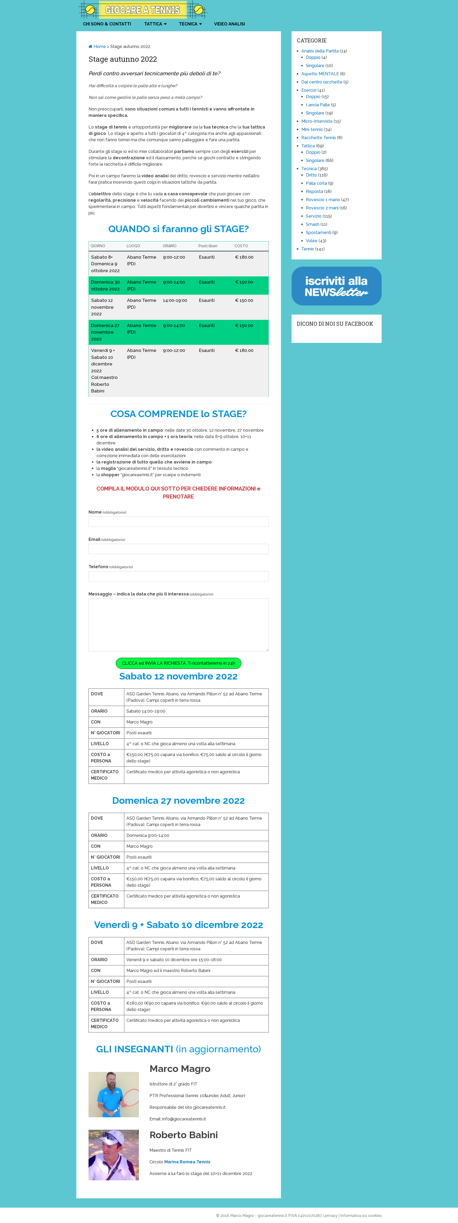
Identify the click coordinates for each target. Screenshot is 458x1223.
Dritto (311, 175)
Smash (312, 224)
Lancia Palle (318, 104)
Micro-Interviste (317, 121)
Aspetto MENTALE (320, 73)
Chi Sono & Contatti (107, 24)
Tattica (153, 24)
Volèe (312, 240)
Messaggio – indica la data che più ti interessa (151, 594)
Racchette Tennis (318, 137)
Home (99, 46)
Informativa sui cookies (361, 1215)
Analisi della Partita (320, 51)
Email (107, 539)
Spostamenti (318, 232)
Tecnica (188, 24)
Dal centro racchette (321, 82)
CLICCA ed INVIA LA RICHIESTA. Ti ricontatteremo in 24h (178, 663)
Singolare (315, 65)
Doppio (313, 57)
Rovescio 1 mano (323, 199)
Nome (107, 512)
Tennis (307, 248)
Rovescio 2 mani (322, 207)
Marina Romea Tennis (187, 1161)
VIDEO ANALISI (229, 24)
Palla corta (316, 183)
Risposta (314, 191)
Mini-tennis (312, 129)
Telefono (111, 566)
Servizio (314, 216)
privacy (331, 1215)
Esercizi (308, 90)
